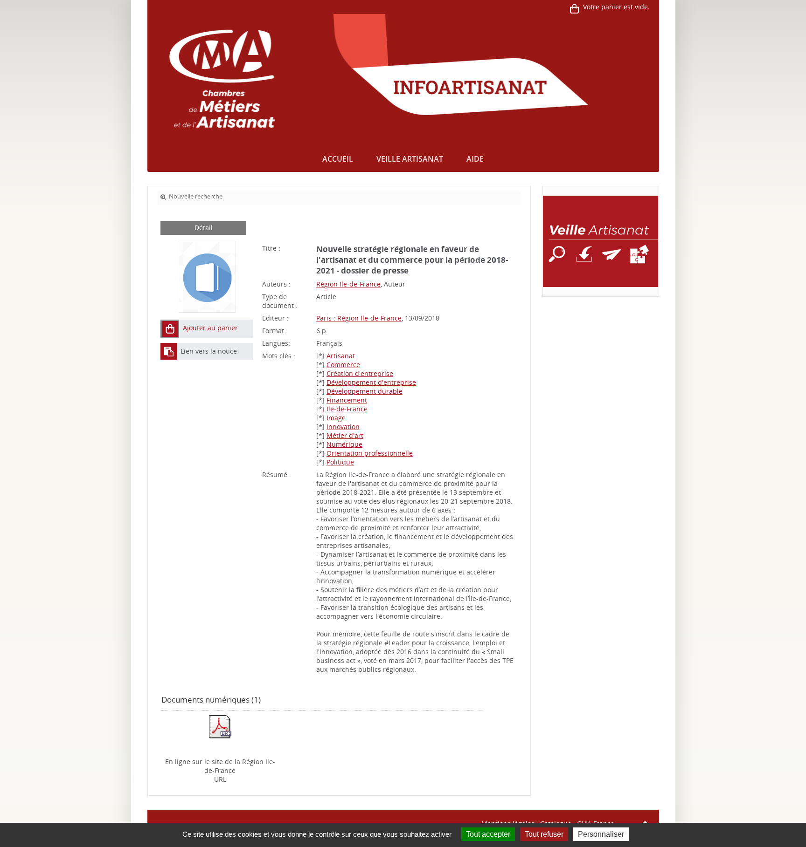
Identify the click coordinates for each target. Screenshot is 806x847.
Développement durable (365, 391)
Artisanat (341, 355)
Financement (347, 400)
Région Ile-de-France (348, 284)
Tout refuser (544, 834)
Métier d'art (345, 435)
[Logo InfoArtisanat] (600, 241)
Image (336, 417)
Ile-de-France (347, 408)
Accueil (337, 159)
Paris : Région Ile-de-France (359, 318)
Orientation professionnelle (370, 453)
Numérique (344, 444)
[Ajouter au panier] (169, 329)
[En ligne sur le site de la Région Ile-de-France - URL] (220, 726)
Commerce (343, 364)
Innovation (343, 426)
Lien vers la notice (209, 351)
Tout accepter (488, 834)
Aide (475, 159)
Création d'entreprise (360, 373)
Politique (340, 462)
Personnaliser (601, 834)
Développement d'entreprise (371, 382)
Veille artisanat (409, 159)
